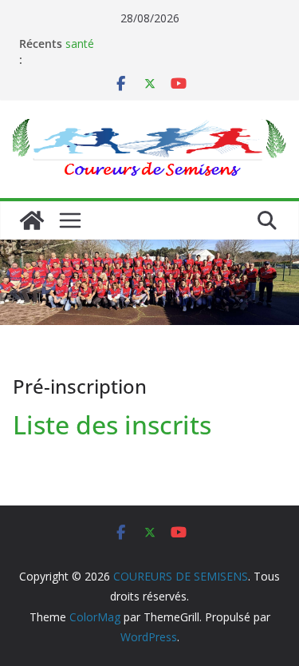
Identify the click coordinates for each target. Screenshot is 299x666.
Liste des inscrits (112, 424)
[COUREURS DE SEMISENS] (32, 220)
